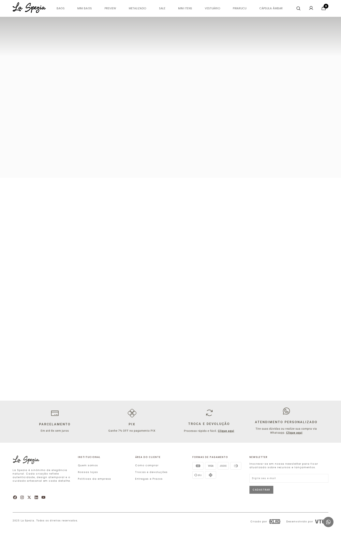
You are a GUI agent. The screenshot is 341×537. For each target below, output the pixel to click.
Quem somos (88, 465)
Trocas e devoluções (151, 472)
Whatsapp (327, 518)
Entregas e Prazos (149, 478)
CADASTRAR (261, 489)
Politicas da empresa (94, 478)
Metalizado (137, 8)
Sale (162, 8)
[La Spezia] (29, 11)
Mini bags (84, 8)
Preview (110, 8)
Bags (61, 8)
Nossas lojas (88, 472)
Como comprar (147, 465)
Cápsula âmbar (271, 8)
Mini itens (185, 8)
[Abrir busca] (298, 8)
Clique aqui (226, 430)
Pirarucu (240, 8)
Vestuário (212, 8)
